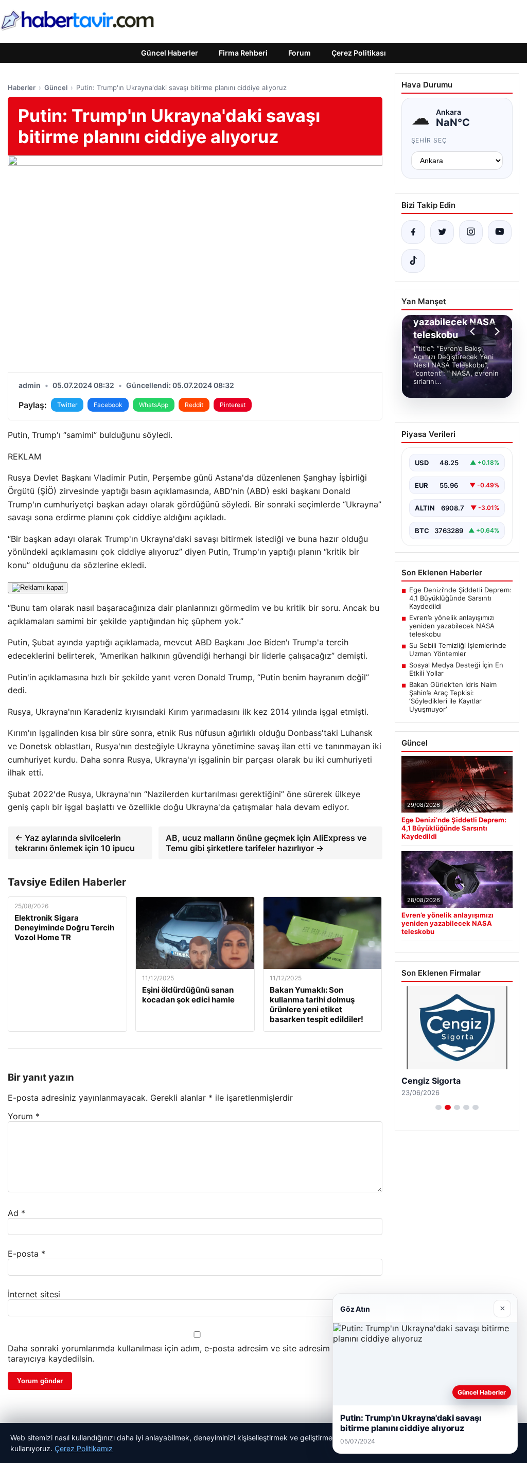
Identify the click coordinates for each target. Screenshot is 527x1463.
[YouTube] (500, 232)
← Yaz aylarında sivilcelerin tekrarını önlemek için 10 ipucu (75, 843)
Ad (16, 1213)
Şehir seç (429, 140)
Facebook (108, 405)
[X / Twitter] (442, 232)
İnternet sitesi (34, 1294)
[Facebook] (413, 232)
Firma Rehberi (243, 52)
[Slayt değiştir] (438, 1107)
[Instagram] (471, 232)
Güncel (55, 87)
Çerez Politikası (358, 52)
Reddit (194, 405)
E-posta (26, 1253)
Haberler (22, 87)
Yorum (24, 1116)
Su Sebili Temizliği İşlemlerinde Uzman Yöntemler (457, 649)
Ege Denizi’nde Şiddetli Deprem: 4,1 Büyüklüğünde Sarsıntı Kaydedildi (460, 598)
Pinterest (232, 405)
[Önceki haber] (474, 331)
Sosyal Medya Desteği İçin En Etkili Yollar (456, 669)
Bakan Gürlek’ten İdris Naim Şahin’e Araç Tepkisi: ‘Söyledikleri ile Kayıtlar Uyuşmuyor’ (453, 696)
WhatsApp (153, 405)
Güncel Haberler (169, 52)
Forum (299, 52)
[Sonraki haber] (495, 331)
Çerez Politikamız (84, 1448)
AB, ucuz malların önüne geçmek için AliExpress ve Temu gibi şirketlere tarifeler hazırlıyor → (266, 843)
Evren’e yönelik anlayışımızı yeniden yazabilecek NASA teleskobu (452, 625)
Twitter (67, 405)
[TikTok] (413, 261)
